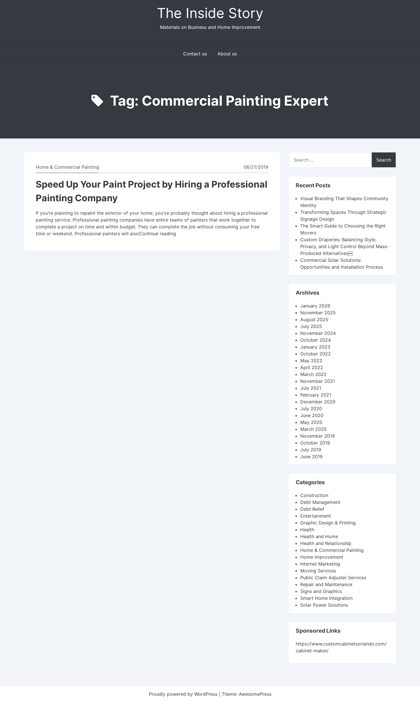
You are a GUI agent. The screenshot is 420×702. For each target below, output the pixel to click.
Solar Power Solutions (324, 605)
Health (307, 529)
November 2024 (318, 333)
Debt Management (320, 502)
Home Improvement (321, 557)
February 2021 (315, 395)
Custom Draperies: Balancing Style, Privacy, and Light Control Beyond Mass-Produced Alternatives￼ (344, 246)
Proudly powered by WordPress (184, 694)
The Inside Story (210, 13)
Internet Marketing (320, 564)
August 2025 (314, 319)
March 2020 (313, 429)
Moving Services (318, 571)
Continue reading (157, 233)
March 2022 (313, 374)
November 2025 (318, 312)
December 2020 (317, 402)
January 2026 (315, 306)
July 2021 (310, 388)
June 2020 (311, 415)
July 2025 (311, 326)
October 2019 (315, 443)
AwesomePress (255, 694)
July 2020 (311, 408)
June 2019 (311, 456)
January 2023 (315, 347)
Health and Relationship (325, 543)
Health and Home (319, 536)
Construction (314, 495)
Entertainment (315, 516)
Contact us (195, 54)
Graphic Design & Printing (328, 523)
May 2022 (311, 360)
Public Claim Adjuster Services (333, 577)
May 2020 (311, 422)
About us (227, 54)
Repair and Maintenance (326, 584)
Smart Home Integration (326, 598)
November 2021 (317, 381)
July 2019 (310, 449)
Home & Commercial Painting (67, 167)
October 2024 (315, 340)
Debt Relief (312, 509)
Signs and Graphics (321, 591)
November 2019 (317, 436)
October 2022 (315, 354)
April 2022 (311, 367)
